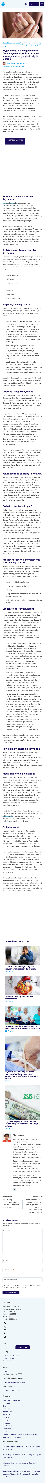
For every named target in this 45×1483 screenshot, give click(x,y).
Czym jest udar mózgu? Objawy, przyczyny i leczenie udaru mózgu (20, 967)
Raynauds (6, 1423)
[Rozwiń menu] (42, 4)
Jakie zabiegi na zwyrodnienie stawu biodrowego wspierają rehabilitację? (11, 1202)
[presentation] (22, 955)
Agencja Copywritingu (11, 1390)
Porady (5, 1420)
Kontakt (34, 4)
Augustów (6, 1403)
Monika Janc (21, 63)
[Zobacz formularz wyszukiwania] (26, 4)
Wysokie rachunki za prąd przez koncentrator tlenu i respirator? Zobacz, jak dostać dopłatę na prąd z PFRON (21, 1075)
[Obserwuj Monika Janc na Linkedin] (14, 1189)
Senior (5, 1431)
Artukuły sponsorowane (11, 1400)
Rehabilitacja (7, 1426)
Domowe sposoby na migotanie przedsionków (19, 997)
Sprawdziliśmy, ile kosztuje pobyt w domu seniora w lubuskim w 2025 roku (22, 1027)
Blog (4, 1363)
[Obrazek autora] (4, 63)
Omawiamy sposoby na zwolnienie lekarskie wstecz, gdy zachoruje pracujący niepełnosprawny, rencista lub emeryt (34, 1204)
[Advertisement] (22, 169)
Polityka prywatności (10, 1356)
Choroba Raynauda (10, 203)
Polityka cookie (8, 1358)
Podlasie (6, 1417)
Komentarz (8, 1231)
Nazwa (6, 1260)
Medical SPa (7, 1412)
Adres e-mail (8, 1270)
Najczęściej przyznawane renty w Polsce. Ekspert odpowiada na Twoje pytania (21, 1123)
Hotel (4, 1406)
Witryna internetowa (10, 1279)
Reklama (6, 1372)
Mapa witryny (7, 1361)
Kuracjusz (6, 1409)
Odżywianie (7, 1415)
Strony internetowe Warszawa (14, 1382)
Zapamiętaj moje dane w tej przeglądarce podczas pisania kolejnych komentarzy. (22, 1286)
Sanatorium (7, 1429)
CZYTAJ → (9, 971)
